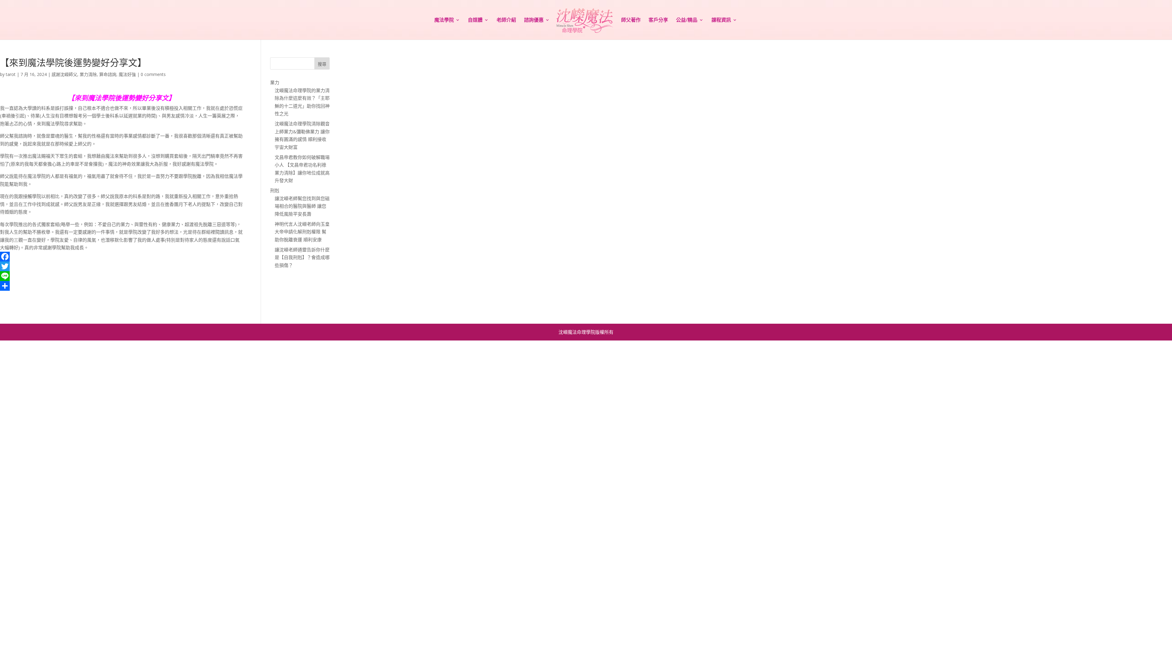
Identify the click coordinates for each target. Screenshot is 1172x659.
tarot (11, 74)
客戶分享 (658, 20)
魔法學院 (444, 20)
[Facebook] (121, 256)
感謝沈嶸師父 (64, 74)
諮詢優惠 (534, 20)
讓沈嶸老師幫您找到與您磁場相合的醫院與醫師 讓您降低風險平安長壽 (302, 206)
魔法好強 (127, 74)
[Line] (121, 276)
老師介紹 (506, 20)
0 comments (153, 74)
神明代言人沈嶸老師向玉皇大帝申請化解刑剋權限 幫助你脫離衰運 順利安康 (302, 232)
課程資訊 (721, 20)
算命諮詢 (107, 74)
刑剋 (274, 190)
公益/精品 (686, 20)
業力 (274, 82)
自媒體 (475, 20)
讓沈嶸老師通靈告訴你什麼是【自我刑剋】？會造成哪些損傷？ (302, 257)
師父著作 (631, 20)
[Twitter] (121, 266)
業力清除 (88, 74)
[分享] (121, 286)
